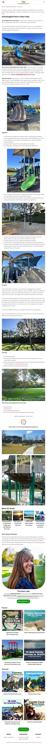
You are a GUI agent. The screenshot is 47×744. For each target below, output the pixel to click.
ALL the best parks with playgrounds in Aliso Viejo (21, 412)
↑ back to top (24, 729)
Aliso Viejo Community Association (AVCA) (14, 362)
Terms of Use (33, 742)
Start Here (10, 737)
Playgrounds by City (11, 6)
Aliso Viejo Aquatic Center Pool (12, 410)
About (5, 737)
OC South (19, 6)
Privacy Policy (27, 742)
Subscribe (20, 737)
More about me (22, 601)
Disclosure (39, 742)
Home (3, 6)
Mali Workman (15, 78)
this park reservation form (21, 364)
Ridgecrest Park (8, 406)
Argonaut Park (7, 408)
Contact (38, 737)
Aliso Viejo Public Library (21, 365)
